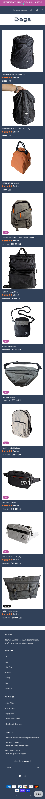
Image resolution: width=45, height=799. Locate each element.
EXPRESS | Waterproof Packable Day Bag (13, 74)
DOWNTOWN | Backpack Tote (10, 292)
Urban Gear (8, 667)
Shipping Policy (9, 713)
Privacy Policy (9, 703)
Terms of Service (10, 708)
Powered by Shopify (27, 795)
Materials (8, 672)
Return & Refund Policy (12, 718)
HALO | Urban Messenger (9, 397)
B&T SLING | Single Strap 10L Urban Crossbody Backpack (18, 237)
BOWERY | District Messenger (10, 611)
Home (6, 656)
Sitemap (7, 677)
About (6, 683)
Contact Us (8, 688)
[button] (2, 10)
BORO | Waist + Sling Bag (9, 502)
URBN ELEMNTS (20, 795)
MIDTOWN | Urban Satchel (9, 346)
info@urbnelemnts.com (18, 753)
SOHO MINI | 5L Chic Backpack (10, 183)
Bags (6, 662)
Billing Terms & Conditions (13, 724)
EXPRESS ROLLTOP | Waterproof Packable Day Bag (16, 129)
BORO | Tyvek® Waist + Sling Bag (11, 557)
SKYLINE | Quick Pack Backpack (11, 448)
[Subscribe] (37, 767)
